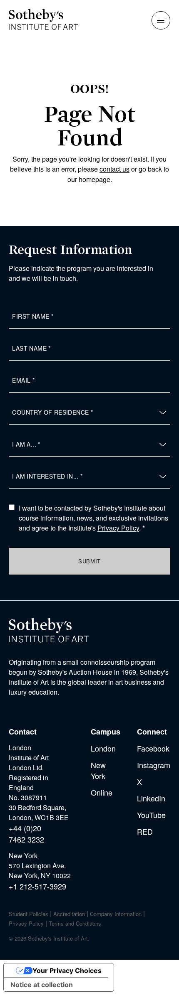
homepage (94, 179)
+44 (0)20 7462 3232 (26, 834)
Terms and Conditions (75, 923)
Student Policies (28, 914)
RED (145, 831)
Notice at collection (41, 984)
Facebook (153, 748)
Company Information (116, 914)
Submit (89, 561)
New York (98, 770)
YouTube (151, 814)
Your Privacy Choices (67, 970)
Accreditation (69, 914)
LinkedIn (151, 798)
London (103, 748)
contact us (114, 169)
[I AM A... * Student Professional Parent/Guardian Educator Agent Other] (89, 444)
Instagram (153, 764)
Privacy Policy (118, 528)
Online (101, 792)
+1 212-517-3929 (37, 886)
